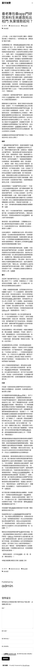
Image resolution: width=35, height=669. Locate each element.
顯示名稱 (4, 631)
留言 (3, 608)
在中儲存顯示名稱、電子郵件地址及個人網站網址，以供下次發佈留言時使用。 (18, 654)
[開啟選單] (32, 3)
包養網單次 (18, 127)
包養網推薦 (17, 514)
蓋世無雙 (6, 3)
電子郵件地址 (6, 638)
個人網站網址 (5, 646)
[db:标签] (6, 28)
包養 (28, 108)
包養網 (10, 97)
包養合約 (28, 430)
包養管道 (21, 45)
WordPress (25, 665)
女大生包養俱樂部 (21, 472)
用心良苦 (25, 26)
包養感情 (21, 54)
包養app (5, 310)
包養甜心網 (11, 299)
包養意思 (30, 502)
